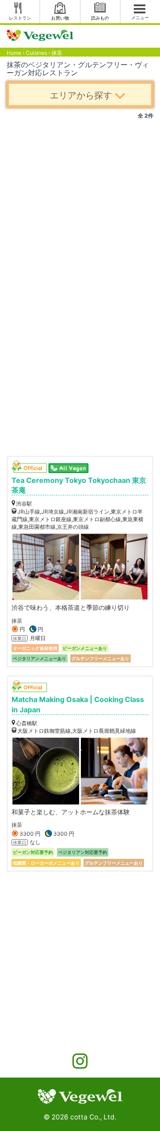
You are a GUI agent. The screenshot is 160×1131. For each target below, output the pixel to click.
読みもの (100, 17)
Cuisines (36, 52)
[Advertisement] (80, 204)
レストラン (20, 17)
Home (14, 52)
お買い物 (60, 17)
